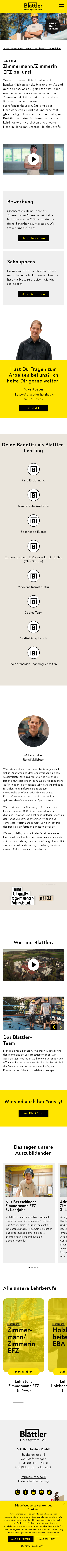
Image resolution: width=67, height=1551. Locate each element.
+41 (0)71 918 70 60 (33, 1463)
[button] (53, 1027)
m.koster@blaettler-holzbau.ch (33, 394)
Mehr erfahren (23, 1371)
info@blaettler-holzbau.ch (33, 1467)
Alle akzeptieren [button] (20, 1539)
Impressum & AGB (33, 1477)
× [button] (63, 1504)
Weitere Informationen (48, 1532)
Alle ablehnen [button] (47, 1539)
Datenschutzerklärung (33, 1481)
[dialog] (33, 1526)
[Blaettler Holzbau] (33, 6)
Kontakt (33, 408)
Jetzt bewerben (33, 238)
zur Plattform (33, 1113)
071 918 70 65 (33, 399)
